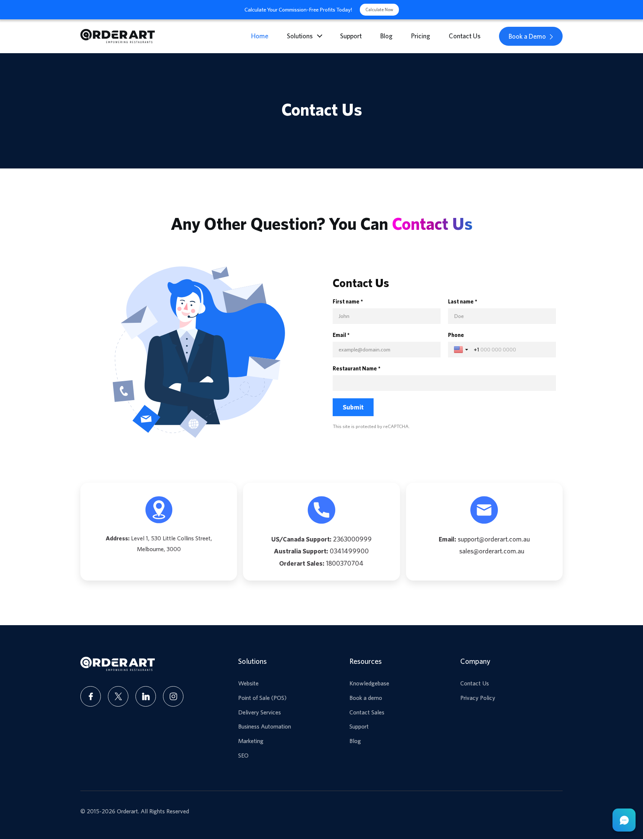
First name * (348, 301)
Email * (341, 335)
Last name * (462, 301)
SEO (243, 755)
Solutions (300, 36)
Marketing (250, 740)
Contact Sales (366, 712)
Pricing (420, 36)
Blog (386, 36)
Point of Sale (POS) (262, 697)
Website (248, 683)
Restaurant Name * (357, 368)
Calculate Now (379, 9)
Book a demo (365, 697)
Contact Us (464, 36)
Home (259, 36)
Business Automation (264, 726)
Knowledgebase (369, 683)
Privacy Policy (477, 697)
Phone (456, 335)
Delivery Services (259, 712)
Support (351, 36)
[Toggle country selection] (462, 349)
